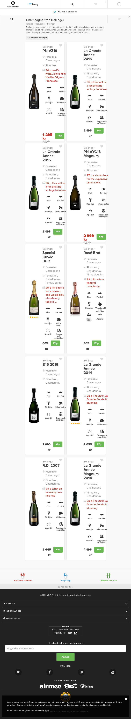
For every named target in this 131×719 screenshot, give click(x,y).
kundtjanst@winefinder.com (76, 595)
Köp (59, 135)
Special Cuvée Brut (48, 257)
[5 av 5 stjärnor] (38, 317)
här (108, 705)
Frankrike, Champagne (53, 58)
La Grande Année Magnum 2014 (92, 471)
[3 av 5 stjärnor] (34, 317)
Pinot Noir (51, 65)
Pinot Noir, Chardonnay (94, 75)
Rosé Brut (92, 253)
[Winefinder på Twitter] (18, 672)
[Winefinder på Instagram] (81, 672)
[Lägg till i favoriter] (61, 44)
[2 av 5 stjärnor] (32, 317)
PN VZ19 (49, 51)
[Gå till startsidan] (13, 4)
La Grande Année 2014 (92, 368)
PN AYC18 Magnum (92, 154)
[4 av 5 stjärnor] (36, 317)
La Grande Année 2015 (92, 55)
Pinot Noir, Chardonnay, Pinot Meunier (54, 279)
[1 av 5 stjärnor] (30, 317)
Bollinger (47, 46)
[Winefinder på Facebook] (49, 672)
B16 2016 (50, 364)
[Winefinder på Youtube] (112, 672)
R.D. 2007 (51, 465)
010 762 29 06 (50, 595)
